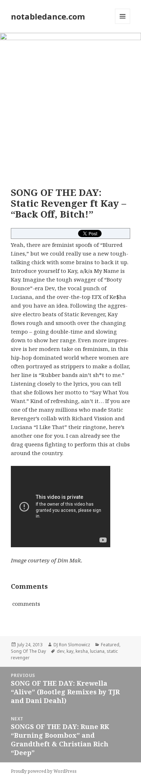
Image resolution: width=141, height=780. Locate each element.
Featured (110, 645)
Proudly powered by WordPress (44, 771)
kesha (82, 651)
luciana (97, 651)
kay (70, 651)
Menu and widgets (122, 23)
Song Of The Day (28, 651)
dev (60, 651)
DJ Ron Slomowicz (72, 645)
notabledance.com (48, 16)
